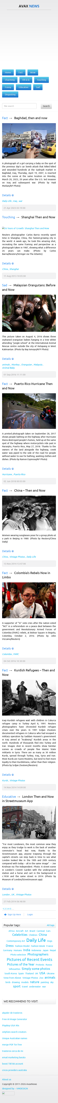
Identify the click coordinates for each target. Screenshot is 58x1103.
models (25, 982)
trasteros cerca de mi (12, 1051)
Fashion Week (38, 946)
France (49, 946)
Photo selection (18, 954)
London (6, 894)
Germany (7, 950)
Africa (11, 931)
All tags (50, 925)
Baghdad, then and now (30, 118)
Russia (49, 964)
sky (51, 982)
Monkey (15, 364)
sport (17, 986)
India (26, 950)
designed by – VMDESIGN (15, 1088)
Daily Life (6, 201)
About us (6, 1079)
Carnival (41, 931)
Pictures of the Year (20, 964)
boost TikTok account (12, 1063)
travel (25, 986)
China (5, 269)
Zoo (41, 978)
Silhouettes (14, 969)
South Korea (11, 973)
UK (12, 894)
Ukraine (50, 973)
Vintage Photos (17, 556)
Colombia (7, 654)
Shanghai (14, 269)
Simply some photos (36, 969)
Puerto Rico (19, 474)
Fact (5, 118)
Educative (9, 796)
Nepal (53, 950)
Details (6, 195)
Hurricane (7, 474)
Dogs (49, 941)
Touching (8, 217)
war (20, 201)
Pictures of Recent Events (29, 959)
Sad (4, 285)
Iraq (15, 201)
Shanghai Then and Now (38, 217)
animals (6, 364)
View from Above (12, 978)
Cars (48, 931)
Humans (18, 950)
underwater (35, 986)
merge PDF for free (12, 1044)
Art (26, 931)
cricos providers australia (14, 1070)
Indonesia (36, 950)
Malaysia (38, 364)
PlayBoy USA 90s (10, 1025)
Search (46, 106)
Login (30, 914)
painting (45, 982)
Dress (10, 946)
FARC (16, 654)
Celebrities (19, 934)
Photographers (37, 954)
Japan (45, 950)
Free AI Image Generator (14, 1019)
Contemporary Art (16, 941)
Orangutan (26, 364)
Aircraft (20, 931)
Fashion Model (22, 946)
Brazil (32, 931)
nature (34, 982)
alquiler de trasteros (12, 1013)
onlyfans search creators (14, 1032)
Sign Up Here (14, 914)
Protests (40, 964)
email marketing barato (13, 1057)
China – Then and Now (29, 490)
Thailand (29, 973)
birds (7, 982)
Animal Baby (8, 368)
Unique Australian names (14, 1038)
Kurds (5, 780)
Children (33, 935)
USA (42, 973)
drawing (16, 982)
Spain (21, 973)
